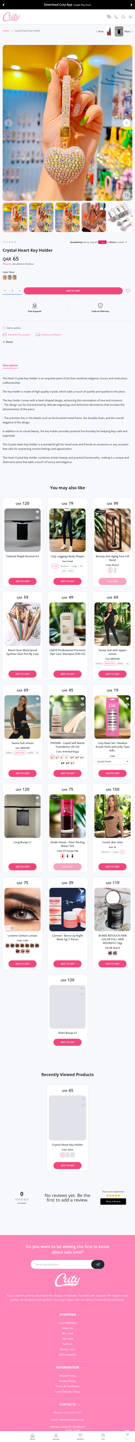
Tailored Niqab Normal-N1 (22, 556)
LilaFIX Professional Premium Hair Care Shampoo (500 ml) (67, 652)
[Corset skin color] (112, 816)
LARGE (30, 752)
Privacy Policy (67, 1381)
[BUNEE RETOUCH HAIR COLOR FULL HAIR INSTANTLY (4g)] (112, 909)
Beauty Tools (67, 1349)
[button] (3, 4)
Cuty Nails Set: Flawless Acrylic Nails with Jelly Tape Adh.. (113, 746)
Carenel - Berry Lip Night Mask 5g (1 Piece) (67, 937)
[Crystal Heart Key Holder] (67, 1117)
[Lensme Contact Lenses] (22, 909)
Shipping (7, 264)
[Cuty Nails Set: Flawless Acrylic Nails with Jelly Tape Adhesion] (112, 717)
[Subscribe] (97, 1264)
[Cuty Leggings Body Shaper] (67, 530)
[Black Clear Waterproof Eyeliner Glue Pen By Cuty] (22, 624)
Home (6, 30)
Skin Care (67, 1333)
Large (74, 565)
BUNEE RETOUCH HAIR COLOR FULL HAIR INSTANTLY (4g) (113, 939)
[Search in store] (123, 16)
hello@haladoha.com (71, 1419)
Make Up (67, 1328)
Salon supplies (67, 1354)
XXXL (71, 570)
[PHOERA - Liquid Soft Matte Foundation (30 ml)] (67, 717)
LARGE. (120, 663)
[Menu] (130, 16)
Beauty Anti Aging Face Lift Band (112, 558)
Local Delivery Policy (67, 1391)
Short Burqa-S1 (67, 1033)
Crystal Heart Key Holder (67, 1144)
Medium (65, 565)
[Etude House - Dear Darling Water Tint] (67, 816)
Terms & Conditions (67, 1386)
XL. (128, 663)
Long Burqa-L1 (23, 842)
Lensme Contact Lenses (22, 935)
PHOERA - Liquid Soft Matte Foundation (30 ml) (67, 744)
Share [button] (9, 342)
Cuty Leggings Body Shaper (67, 556)
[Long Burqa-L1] (22, 816)
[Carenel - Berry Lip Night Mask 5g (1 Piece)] (67, 909)
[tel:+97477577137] (116, 16)
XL (81, 565)
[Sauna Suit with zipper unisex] (112, 624)
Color (112, 756)
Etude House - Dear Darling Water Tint (68, 844)
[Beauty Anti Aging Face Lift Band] (112, 530)
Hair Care (67, 1338)
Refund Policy (67, 1375)
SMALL (99, 663)
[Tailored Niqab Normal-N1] (22, 530)
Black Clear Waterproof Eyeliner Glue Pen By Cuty (23, 652)
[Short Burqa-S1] (67, 1007)
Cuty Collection (68, 1322)
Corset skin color (112, 842)
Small (55, 565)
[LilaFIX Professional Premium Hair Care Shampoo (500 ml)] (67, 624)
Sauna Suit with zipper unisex (112, 652)
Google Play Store (82, 4)
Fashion (67, 1344)
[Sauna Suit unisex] (22, 717)
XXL (64, 570)
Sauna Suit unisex (23, 743)
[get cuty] (11, 17)
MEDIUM (109, 663)
